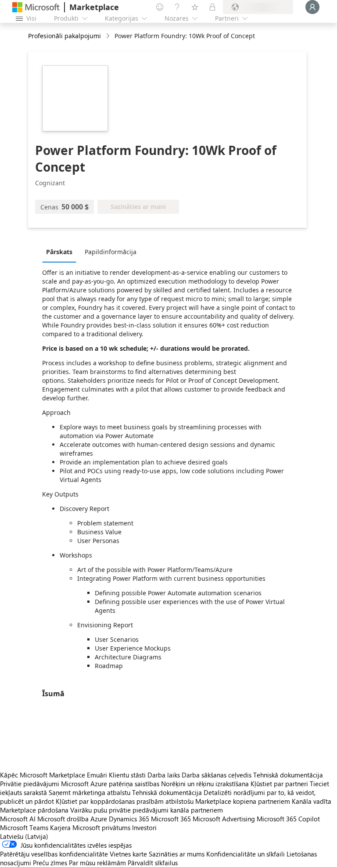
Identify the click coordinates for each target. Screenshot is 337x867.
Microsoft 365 (171, 818)
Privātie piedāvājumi (29, 783)
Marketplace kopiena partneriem (242, 801)
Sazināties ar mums (176, 853)
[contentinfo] (108, 36)
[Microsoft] (36, 7)
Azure (98, 818)
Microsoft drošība (63, 818)
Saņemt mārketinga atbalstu (89, 792)
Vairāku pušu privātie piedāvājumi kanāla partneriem (146, 810)
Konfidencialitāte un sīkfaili (245, 853)
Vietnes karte (128, 853)
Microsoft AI (18, 818)
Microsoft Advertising (224, 818)
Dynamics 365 (129, 818)
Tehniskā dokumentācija (288, 774)
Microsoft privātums (101, 827)
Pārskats (59, 252)
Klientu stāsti (127, 774)
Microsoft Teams (24, 827)
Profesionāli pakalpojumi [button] (64, 36)
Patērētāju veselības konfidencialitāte (54, 853)
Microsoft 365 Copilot (288, 818)
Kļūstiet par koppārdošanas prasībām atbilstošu (125, 801)
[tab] (61, 251)
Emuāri (97, 774)
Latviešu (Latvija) (24, 836)
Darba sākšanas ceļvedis (216, 774)
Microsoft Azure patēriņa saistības (111, 783)
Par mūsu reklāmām (97, 862)
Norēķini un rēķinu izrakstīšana (205, 783)
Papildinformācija (110, 252)
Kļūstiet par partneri (279, 783)
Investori (144, 827)
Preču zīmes (50, 862)
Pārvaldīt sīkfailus (153, 862)
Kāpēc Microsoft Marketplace (42, 774)
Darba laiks (163, 774)
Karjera (60, 827)
